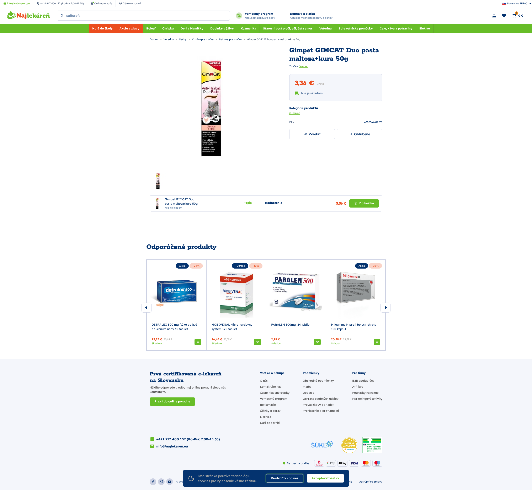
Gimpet (303, 66)
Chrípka (168, 28)
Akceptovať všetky (325, 478)
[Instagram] (161, 481)
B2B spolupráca (363, 380)
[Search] (62, 15)
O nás (264, 380)
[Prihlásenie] (494, 15)
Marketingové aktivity (367, 399)
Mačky (183, 39)
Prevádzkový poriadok (318, 405)
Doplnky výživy (222, 28)
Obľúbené (362, 134)
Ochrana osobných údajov (321, 399)
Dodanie (308, 393)
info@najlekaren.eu (172, 446)
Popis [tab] (248, 202)
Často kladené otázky (274, 393)
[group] (176, 305)
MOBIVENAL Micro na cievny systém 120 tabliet (232, 327)
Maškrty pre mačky (230, 39)
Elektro (424, 28)
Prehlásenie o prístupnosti (321, 411)
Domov (154, 39)
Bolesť (150, 28)
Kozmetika (248, 28)
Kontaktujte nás (270, 387)
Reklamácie (268, 405)
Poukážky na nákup (365, 393)
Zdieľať (314, 134)
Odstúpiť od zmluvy (370, 481)
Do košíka (366, 203)
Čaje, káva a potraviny (396, 28)
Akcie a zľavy (129, 28)
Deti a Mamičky (192, 28)
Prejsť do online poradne (172, 401)
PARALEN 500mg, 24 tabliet (290, 324)
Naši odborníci (270, 423)
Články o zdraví (270, 411)
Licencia (265, 417)
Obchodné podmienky (318, 380)
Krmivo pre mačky (203, 39)
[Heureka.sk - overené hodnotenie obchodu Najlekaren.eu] (349, 445)
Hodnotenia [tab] (273, 202)
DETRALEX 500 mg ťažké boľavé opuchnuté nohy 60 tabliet (174, 327)
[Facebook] (153, 481)
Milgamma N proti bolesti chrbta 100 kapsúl (353, 327)
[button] (198, 342)
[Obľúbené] (504, 15)
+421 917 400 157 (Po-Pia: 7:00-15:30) (188, 439)
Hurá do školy (102, 28)
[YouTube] (169, 481)
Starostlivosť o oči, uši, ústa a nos (288, 28)
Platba (307, 387)
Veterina (325, 28)
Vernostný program (273, 399)
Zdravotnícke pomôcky (356, 28)
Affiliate (357, 387)
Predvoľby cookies (284, 478)
